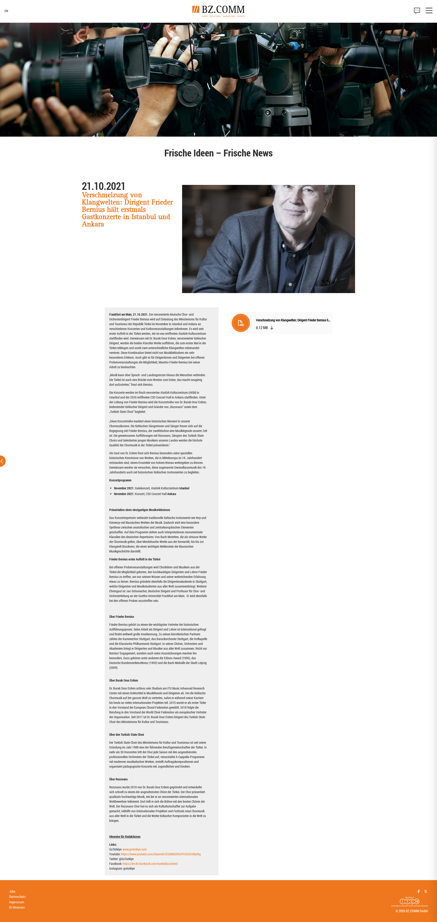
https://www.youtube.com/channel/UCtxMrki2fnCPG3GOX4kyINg (161, 854)
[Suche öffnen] (417, 11)
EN (6, 11)
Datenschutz (17, 896)
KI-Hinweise (17, 907)
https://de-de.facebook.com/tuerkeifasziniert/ (150, 863)
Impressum (16, 902)
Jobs (12, 891)
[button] (281, 324)
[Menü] (429, 11)
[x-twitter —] (426, 891)
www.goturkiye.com (135, 849)
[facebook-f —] (419, 891)
